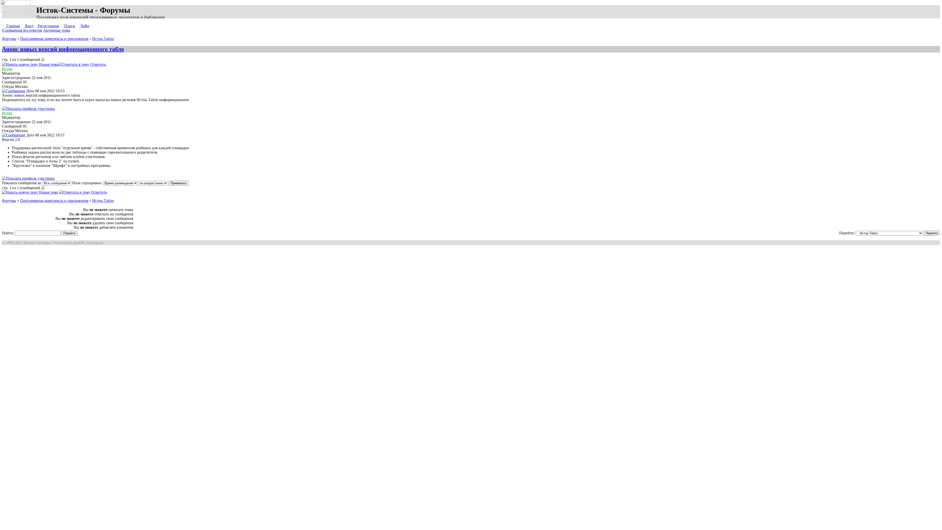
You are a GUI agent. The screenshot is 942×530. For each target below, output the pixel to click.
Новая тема (48, 64)
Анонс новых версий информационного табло (63, 49)
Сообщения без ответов (22, 30)
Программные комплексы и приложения (54, 39)
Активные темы (56, 30)
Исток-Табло (103, 39)
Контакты (95, 243)
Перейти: (847, 233)
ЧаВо (84, 26)
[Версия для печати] (111, 64)
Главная (12, 26)
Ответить (97, 64)
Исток (7, 69)
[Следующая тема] (122, 64)
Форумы (9, 39)
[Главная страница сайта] (17, 6)
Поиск (69, 26)
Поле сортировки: (87, 183)
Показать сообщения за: (22, 183)
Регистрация (48, 26)
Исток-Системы (37, 243)
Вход (28, 26)
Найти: (8, 233)
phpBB (78, 243)
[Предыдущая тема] (117, 64)
